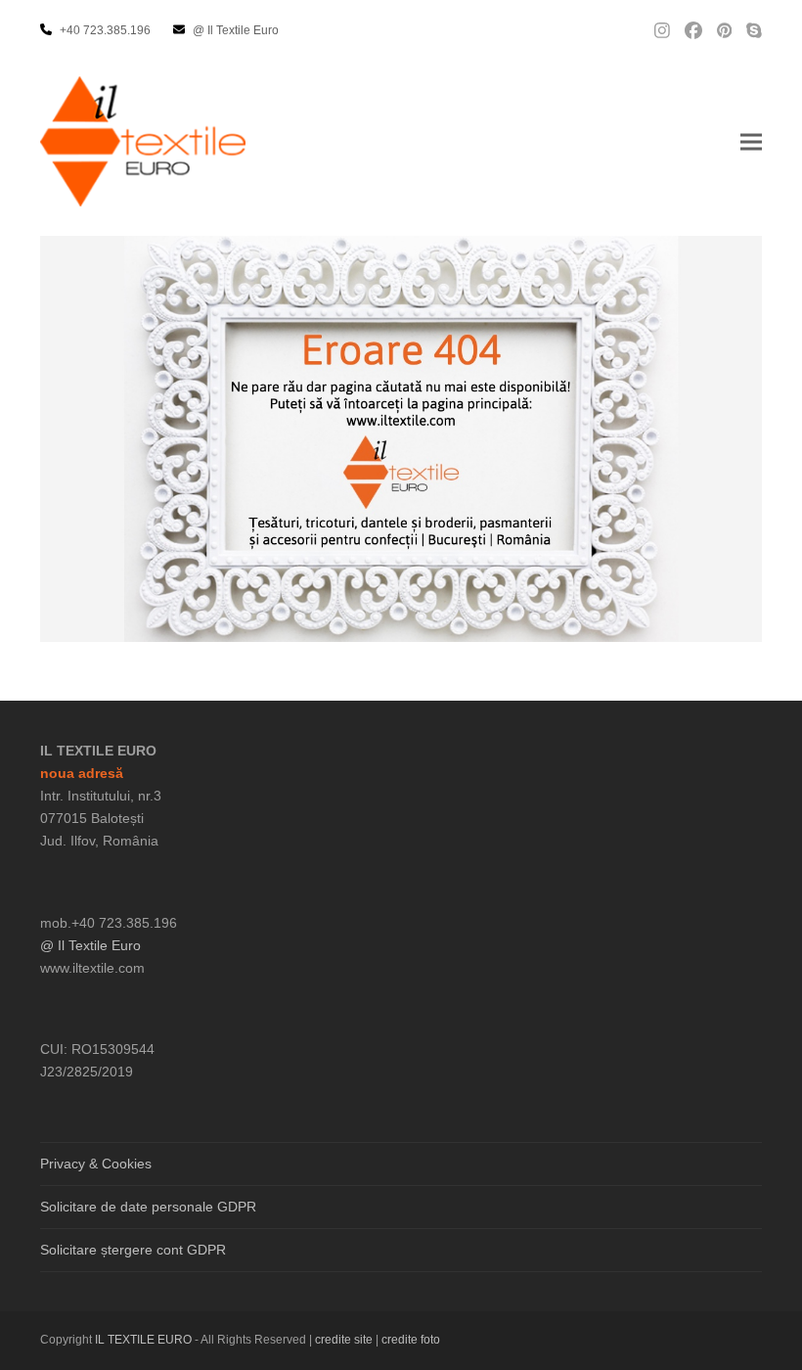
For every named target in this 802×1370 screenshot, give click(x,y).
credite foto (410, 1340)
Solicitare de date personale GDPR (148, 1206)
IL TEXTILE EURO (145, 1340)
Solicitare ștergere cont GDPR (133, 1249)
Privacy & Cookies (96, 1163)
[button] (751, 141)
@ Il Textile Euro (90, 945)
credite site (344, 1340)
